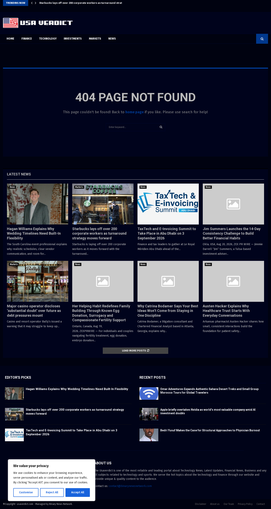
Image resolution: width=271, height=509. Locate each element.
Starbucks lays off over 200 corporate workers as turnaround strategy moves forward (99, 233)
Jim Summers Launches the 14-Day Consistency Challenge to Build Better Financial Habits (231, 233)
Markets (95, 38)
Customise (26, 492)
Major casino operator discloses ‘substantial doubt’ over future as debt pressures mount (34, 310)
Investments (73, 38)
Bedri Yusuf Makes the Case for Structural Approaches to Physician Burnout (210, 430)
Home (10, 38)
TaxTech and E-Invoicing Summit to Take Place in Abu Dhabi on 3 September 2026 (166, 233)
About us (215, 504)
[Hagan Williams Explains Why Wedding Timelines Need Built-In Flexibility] (37, 204)
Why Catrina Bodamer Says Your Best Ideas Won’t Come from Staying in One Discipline (167, 310)
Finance (26, 38)
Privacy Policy (245, 504)
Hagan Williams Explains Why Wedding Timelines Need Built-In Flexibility (34, 233)
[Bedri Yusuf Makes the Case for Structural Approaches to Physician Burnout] (148, 435)
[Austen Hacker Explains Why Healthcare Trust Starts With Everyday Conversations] (233, 281)
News (112, 38)
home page (134, 112)
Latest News (19, 174)
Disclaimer (200, 504)
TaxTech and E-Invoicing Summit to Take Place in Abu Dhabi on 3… (80, 2)
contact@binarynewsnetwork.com (130, 486)
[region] (51, 480)
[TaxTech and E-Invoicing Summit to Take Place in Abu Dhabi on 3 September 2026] (168, 204)
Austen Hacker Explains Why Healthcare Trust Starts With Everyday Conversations (226, 310)
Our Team (229, 504)
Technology (48, 38)
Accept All (77, 492)
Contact (261, 504)
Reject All (52, 492)
